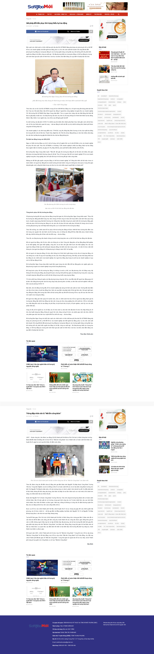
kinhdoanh (108, 114)
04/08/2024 (114, 62)
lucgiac (100, 117)
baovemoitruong (113, 96)
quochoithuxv (113, 130)
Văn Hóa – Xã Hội (109, 14)
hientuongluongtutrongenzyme (106, 111)
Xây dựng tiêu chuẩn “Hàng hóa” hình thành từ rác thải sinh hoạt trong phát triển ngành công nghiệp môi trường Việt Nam (82, 387)
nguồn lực (109, 120)
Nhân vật (88, 14)
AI (98, 96)
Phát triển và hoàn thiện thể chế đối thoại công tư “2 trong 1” (76, 365)
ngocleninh (101, 120)
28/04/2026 (29, 390)
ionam (119, 111)
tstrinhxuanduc (121, 136)
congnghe (120, 99)
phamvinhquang (102, 130)
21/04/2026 (53, 392)
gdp (110, 105)
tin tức (117, 133)
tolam (122, 133)
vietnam (112, 139)
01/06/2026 (64, 368)
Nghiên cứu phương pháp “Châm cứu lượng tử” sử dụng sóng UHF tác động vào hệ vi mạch (118, 446)
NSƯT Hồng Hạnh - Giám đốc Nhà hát (115, 123)
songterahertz (102, 133)
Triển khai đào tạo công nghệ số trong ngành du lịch (118, 458)
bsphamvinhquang (103, 99)
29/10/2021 (114, 472)
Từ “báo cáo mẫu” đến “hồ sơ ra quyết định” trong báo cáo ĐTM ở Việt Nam (35, 386)
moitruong (107, 117)
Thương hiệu (98, 14)
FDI (105, 105)
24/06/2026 (29, 368)
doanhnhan (112, 102)
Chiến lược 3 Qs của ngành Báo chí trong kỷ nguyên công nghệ (40, 365)
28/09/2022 (114, 80)
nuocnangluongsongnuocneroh (116, 126)
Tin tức (49, 14)
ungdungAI (105, 139)
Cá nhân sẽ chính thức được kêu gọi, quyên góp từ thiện (118, 468)
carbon (113, 99)
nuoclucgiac (101, 126)
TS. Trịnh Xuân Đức (109, 136)
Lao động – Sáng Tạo (61, 14)
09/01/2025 (114, 452)
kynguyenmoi (117, 114)
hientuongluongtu (103, 108)
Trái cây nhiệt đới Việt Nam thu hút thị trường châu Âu (118, 68)
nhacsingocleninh (120, 120)
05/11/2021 (114, 72)
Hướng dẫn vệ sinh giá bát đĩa (118, 77)
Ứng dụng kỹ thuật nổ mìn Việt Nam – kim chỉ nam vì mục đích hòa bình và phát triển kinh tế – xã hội (118, 55)
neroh (122, 117)
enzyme (100, 105)
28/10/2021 (29, 26)
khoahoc (100, 114)
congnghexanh (102, 102)
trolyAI (99, 136)
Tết (99, 139)
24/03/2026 (76, 392)
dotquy (119, 102)
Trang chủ (41, 14)
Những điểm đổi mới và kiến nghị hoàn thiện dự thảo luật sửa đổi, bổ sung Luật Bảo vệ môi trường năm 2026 (59, 387)
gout (114, 105)
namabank (116, 117)
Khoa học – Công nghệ (76, 14)
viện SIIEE (119, 139)
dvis (124, 102)
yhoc (99, 142)
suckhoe (110, 133)
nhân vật (100, 123)
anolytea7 (104, 96)
